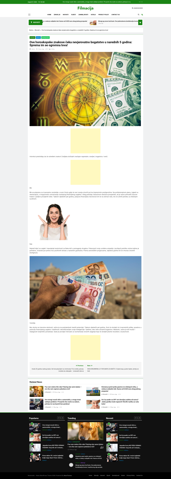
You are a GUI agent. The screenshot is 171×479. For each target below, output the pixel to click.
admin (33, 49)
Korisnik (48, 392)
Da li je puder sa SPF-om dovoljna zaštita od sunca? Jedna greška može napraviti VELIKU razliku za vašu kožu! (120, 402)
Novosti (65, 14)
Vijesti (73, 14)
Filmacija (85, 8)
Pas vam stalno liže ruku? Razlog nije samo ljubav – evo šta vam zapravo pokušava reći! (105, 2)
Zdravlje (57, 14)
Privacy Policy (103, 14)
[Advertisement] (85, 140)
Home (49, 14)
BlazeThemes (68, 475)
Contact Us (116, 14)
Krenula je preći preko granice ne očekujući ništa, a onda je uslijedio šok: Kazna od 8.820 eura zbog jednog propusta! (121, 389)
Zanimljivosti (83, 14)
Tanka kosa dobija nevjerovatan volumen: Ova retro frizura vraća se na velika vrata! (53, 458)
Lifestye (44, 430)
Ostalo (93, 14)
